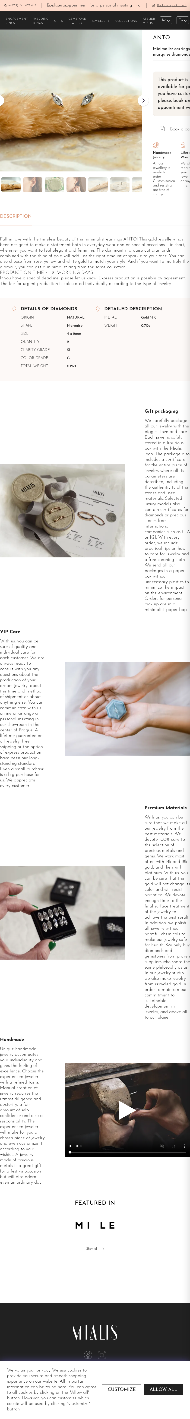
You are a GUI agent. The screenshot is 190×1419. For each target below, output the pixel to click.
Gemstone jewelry (77, 21)
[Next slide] (143, 100)
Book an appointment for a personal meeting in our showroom (106, 5)
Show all (92, 1249)
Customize (122, 1389)
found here (55, 1387)
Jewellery (101, 21)
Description (16, 216)
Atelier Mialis (149, 21)
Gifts (58, 21)
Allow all (163, 1389)
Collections (126, 21)
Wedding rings (41, 21)
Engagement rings (17, 21)
